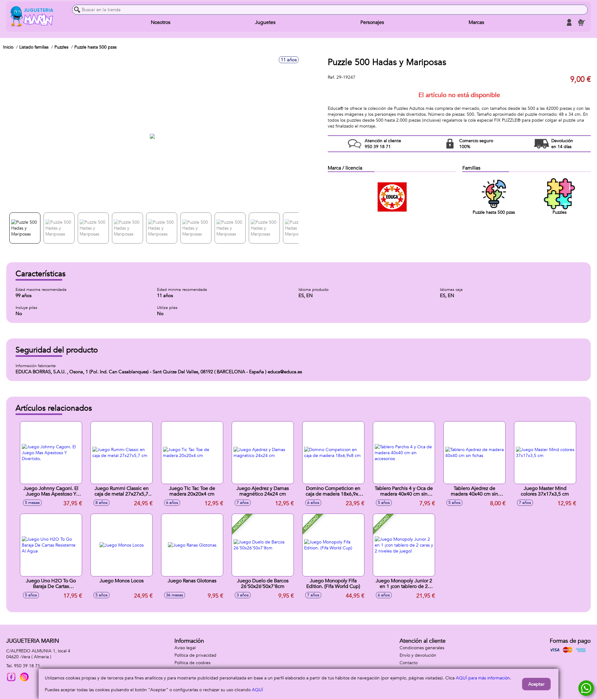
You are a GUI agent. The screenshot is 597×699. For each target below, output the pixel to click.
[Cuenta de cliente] (569, 22)
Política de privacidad (195, 655)
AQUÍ (257, 690)
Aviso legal (185, 648)
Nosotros (160, 22)
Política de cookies (192, 663)
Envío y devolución (418, 655)
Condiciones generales (422, 648)
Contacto (409, 663)
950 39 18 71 (27, 666)
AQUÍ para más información (483, 678)
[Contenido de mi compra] (581, 22)
